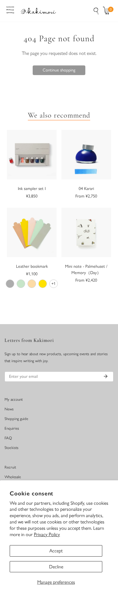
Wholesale (13, 477)
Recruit (10, 467)
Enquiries (12, 428)
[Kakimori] (38, 11)
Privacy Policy (47, 534)
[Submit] (105, 376)
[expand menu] (10, 9)
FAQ (8, 438)
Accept (56, 551)
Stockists (11, 447)
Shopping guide (16, 418)
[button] (107, 11)
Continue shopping (59, 70)
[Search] (96, 11)
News (9, 409)
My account (14, 399)
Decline (56, 567)
